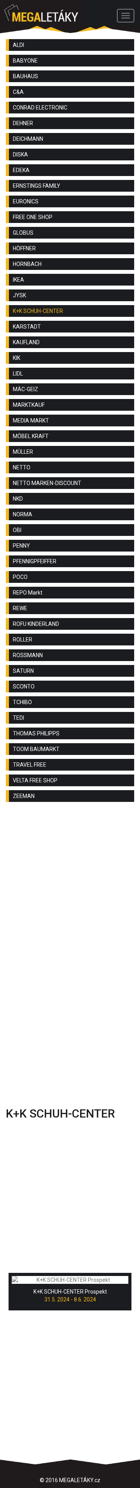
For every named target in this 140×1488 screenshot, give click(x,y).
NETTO (21, 467)
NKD (18, 499)
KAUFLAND (26, 342)
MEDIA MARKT (31, 420)
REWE (20, 608)
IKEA (18, 280)
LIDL (18, 373)
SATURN (23, 671)
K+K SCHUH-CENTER (38, 311)
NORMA (22, 514)
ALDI (18, 45)
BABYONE (25, 61)
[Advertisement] (70, 886)
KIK (16, 358)
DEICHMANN (28, 139)
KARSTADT (27, 326)
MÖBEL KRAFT (31, 436)
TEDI (18, 718)
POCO (20, 577)
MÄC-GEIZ (25, 389)
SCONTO (24, 686)
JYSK (19, 295)
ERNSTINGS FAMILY (36, 186)
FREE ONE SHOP (32, 217)
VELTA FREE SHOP (35, 780)
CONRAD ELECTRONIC (40, 107)
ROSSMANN (28, 655)
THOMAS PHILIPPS (36, 733)
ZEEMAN (24, 796)
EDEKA (21, 170)
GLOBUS (23, 233)
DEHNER (23, 123)
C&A (18, 92)
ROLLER (22, 639)
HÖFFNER (24, 248)
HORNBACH (27, 264)
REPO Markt (27, 592)
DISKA (20, 154)
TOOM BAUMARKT (36, 749)
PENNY (21, 546)
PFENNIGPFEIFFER (34, 561)
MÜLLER (23, 452)
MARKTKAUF (29, 405)
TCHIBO (22, 702)
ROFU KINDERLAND (36, 624)
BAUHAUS (25, 76)
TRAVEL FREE (29, 765)
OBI (17, 530)
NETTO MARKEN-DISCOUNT (47, 483)
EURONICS (25, 201)
